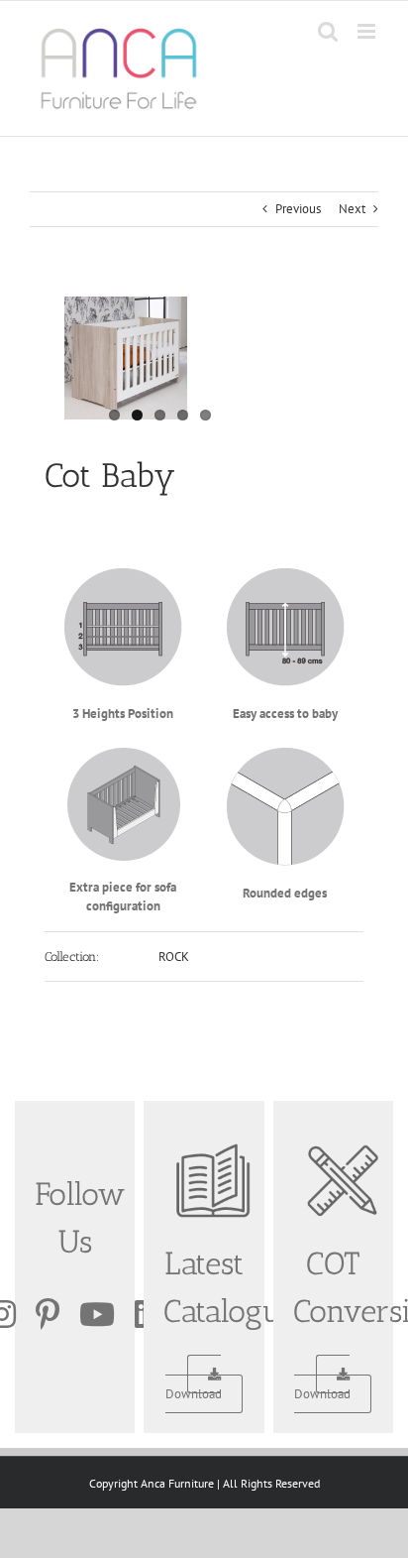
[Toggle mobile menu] (367, 31)
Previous (298, 208)
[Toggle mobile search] (328, 31)
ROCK (173, 956)
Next (352, 208)
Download (193, 1393)
